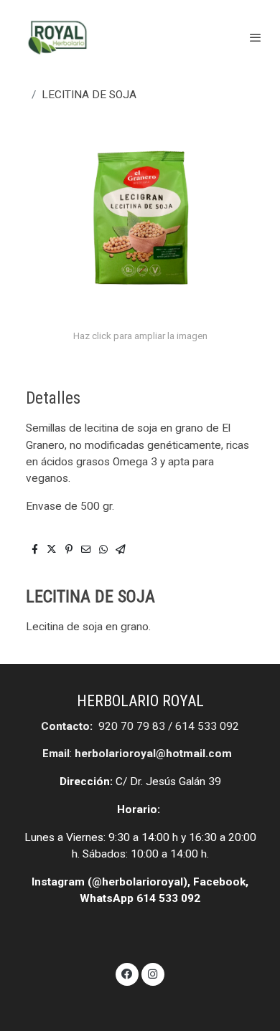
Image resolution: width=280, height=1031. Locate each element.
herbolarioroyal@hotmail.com (153, 753)
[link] (57, 37)
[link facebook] (127, 973)
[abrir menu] (256, 37)
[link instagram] (153, 973)
